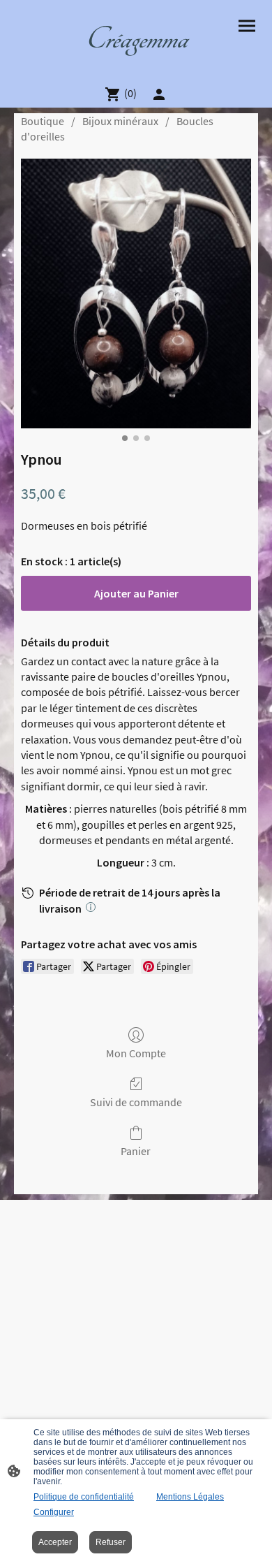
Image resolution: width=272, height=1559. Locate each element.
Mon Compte (136, 1053)
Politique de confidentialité (83, 1497)
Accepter (55, 1542)
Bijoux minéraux (120, 121)
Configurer (53, 1512)
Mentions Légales (190, 1497)
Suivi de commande (136, 1102)
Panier (136, 1151)
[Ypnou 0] (136, 294)
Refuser (111, 1542)
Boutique (42, 121)
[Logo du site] (136, 68)
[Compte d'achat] (159, 94)
